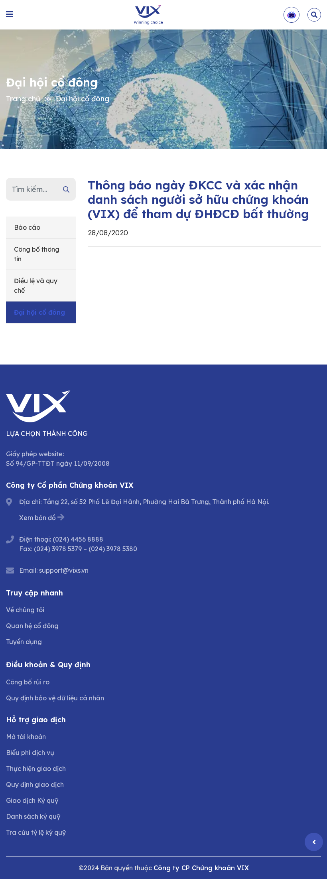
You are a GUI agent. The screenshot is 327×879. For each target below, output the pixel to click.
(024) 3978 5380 (113, 549)
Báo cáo (27, 227)
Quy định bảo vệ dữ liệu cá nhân (55, 698)
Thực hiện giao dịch (36, 769)
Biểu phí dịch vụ (30, 753)
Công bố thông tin (36, 254)
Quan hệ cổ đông (32, 626)
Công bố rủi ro (27, 682)
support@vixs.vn (64, 570)
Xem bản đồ (37, 518)
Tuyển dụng (24, 642)
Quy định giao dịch (35, 784)
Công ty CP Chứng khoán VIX (201, 868)
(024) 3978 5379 (58, 549)
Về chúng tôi (25, 610)
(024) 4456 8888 (78, 539)
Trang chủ (23, 98)
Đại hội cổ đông (82, 98)
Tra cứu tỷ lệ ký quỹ (36, 832)
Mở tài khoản (26, 737)
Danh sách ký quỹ (33, 816)
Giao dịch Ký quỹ (32, 800)
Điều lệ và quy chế (35, 285)
